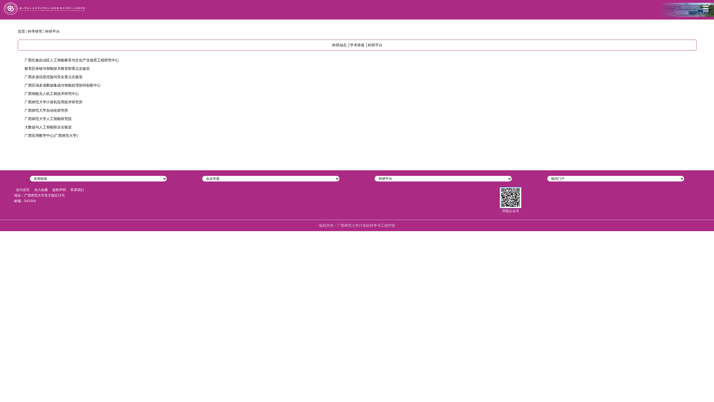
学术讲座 (357, 45)
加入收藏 (41, 190)
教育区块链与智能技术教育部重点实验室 (57, 68)
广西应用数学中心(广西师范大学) (51, 135)
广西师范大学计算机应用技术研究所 (54, 102)
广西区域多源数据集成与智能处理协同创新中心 (63, 85)
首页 (21, 31)
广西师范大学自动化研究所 (46, 110)
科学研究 (35, 31)
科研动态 (339, 45)
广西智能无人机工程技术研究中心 (52, 94)
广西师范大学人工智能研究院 (48, 119)
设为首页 (23, 190)
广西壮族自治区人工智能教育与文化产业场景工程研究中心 (72, 60)
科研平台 (52, 31)
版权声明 (59, 190)
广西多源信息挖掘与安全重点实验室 (54, 77)
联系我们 (77, 190)
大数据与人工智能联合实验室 (48, 127)
